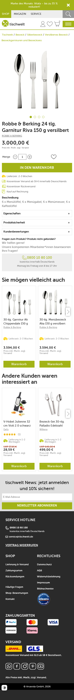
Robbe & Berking (12, 136)
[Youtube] (40, 668)
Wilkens (43, 429)
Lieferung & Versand (17, 564)
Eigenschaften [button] (11, 213)
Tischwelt (7, 34)
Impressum (43, 583)
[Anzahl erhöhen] (29, 156)
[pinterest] (32, 668)
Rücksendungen (15, 576)
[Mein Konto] (42, 24)
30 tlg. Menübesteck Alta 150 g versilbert (52, 321)
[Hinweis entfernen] (68, 5)
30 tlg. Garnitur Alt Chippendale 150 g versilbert (15, 321)
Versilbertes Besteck (56, 34)
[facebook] (16, 668)
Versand (25, 148)
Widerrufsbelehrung (48, 576)
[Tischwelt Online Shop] (13, 23)
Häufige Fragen (14, 587)
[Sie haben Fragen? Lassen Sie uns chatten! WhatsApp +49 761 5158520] (9, 668)
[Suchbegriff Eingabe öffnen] (68, 14)
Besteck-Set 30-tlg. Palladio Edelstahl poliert (52, 423)
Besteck (20, 34)
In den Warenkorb (37, 168)
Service (36, 13)
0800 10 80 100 (39, 258)
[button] (53, 157)
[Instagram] (24, 668)
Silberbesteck (34, 34)
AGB (39, 570)
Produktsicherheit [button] (14, 222)
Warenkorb (19, 364)
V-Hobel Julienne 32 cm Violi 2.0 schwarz (17, 423)
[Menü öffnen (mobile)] (68, 24)
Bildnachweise (45, 589)
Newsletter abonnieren (37, 505)
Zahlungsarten (14, 570)
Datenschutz (44, 564)
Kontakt (10, 599)
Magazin (20, 13)
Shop (5, 13)
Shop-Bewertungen (17, 593)
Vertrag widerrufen (22, 545)
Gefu (6, 429)
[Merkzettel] (50, 24)
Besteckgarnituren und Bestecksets (22, 40)
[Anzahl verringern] (15, 156)
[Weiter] (68, 311)
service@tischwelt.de (21, 537)
